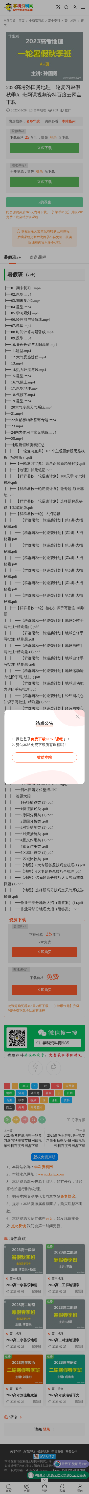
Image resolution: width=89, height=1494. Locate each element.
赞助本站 (44, 757)
